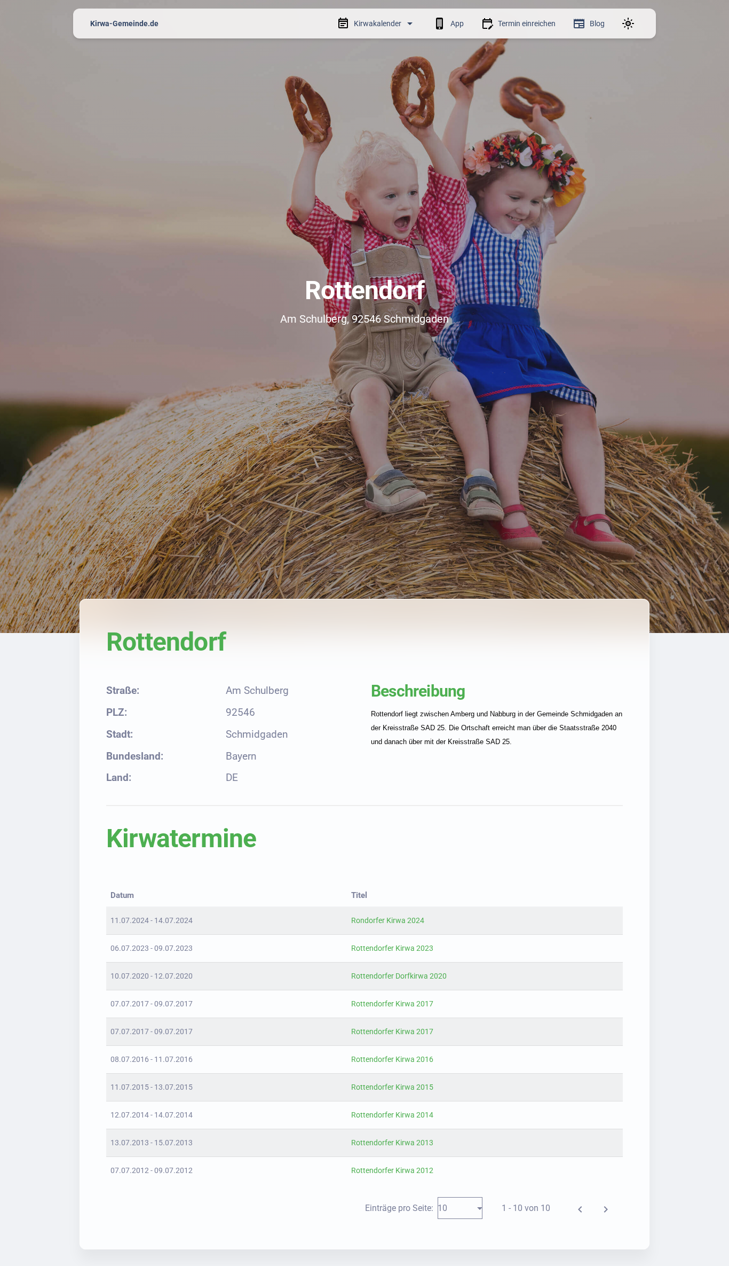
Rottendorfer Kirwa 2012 (392, 1170)
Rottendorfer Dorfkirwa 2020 (399, 976)
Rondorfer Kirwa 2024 (387, 920)
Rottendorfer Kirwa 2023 (392, 948)
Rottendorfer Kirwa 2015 (392, 1087)
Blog (597, 23)
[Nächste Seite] (606, 1208)
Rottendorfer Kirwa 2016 (392, 1059)
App (457, 23)
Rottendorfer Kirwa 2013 (392, 1142)
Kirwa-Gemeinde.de (124, 23)
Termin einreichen (527, 23)
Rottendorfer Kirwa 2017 (392, 1003)
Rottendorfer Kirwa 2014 (392, 1115)
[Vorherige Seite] (580, 1208)
